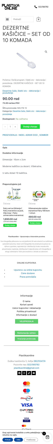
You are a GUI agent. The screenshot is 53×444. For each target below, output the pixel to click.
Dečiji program (18, 80)
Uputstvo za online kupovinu (28, 270)
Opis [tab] (5, 147)
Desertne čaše (10, 90)
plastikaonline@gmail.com (26, 368)
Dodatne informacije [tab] (13, 153)
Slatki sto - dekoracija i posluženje (21, 91)
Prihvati (7, 440)
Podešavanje (30, 440)
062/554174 (39, 361)
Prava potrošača (28, 276)
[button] (7, 19)
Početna (6, 80)
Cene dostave (28, 273)
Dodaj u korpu (30, 126)
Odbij (18, 440)
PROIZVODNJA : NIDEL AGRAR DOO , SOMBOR (25, 135)
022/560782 (33, 364)
